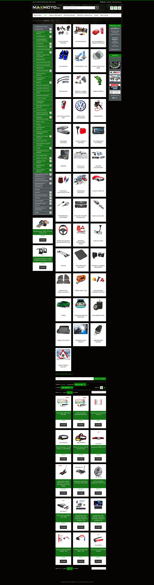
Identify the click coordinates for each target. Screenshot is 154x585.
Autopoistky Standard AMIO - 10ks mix (98, 413)
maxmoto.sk (46, 20)
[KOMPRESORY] (98, 106)
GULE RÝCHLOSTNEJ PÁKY (63, 117)
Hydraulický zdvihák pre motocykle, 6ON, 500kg (81, 482)
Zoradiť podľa (70, 384)
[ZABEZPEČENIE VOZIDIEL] (98, 330)
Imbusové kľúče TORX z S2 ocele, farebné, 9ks (42, 232)
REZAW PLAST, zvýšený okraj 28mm (63, 291)
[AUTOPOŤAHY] (63, 55)
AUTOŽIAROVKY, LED (81, 66)
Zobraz (64, 392)
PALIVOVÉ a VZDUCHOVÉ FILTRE (63, 191)
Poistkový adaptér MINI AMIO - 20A (80, 550)
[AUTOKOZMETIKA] (81, 31)
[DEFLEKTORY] (63, 80)
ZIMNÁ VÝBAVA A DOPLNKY (63, 366)
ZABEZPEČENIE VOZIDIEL (98, 341)
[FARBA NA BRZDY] (98, 80)
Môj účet (109, 2)
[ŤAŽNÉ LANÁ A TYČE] (81, 280)
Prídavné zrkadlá (98, 240)
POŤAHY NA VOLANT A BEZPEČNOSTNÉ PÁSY (63, 241)
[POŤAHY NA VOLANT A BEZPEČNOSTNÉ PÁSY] (63, 231)
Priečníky (63, 265)
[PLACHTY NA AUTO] (98, 179)
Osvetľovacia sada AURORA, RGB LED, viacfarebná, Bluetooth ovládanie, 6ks (98, 518)
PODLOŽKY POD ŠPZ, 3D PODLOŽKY (80, 216)
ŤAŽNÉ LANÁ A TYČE (81, 290)
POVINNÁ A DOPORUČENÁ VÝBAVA (80, 242)
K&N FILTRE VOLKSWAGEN (80, 117)
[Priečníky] (63, 254)
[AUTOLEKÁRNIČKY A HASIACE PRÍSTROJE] (98, 32)
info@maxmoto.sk (115, 49)
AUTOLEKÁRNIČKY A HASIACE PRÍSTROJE (98, 42)
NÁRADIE (63, 166)
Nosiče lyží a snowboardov (81, 166)
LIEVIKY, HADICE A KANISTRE (80, 141)
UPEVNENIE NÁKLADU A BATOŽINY (80, 316)
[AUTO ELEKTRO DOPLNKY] (63, 30)
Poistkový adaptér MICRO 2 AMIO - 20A (63, 550)
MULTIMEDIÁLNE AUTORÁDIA (98, 141)
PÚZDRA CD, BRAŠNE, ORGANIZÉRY (98, 266)
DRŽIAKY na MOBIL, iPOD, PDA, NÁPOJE (81, 92)
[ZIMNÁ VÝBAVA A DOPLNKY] (63, 355)
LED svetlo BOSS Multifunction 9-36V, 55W (98, 482)
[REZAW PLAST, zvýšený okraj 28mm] (63, 279)
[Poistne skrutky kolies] (98, 204)
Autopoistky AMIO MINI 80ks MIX (63, 413)
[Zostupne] (88, 384)
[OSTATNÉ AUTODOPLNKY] (98, 154)
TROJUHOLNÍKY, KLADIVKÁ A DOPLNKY (98, 291)
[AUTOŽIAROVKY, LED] (81, 56)
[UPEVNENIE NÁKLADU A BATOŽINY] (81, 304)
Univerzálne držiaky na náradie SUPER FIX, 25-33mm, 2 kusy (43, 259)
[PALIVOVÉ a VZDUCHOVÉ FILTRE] (63, 180)
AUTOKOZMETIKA (80, 41)
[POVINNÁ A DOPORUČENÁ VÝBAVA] (81, 230)
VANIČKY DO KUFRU (63, 340)
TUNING (63, 315)
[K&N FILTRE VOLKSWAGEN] (81, 107)
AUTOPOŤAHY (63, 66)
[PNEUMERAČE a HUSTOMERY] (63, 205)
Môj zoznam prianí (116, 2)
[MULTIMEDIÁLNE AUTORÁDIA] (98, 130)
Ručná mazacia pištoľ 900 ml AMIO (98, 550)
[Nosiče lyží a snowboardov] (81, 154)
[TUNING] (63, 304)
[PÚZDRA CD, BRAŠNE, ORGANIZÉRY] (98, 256)
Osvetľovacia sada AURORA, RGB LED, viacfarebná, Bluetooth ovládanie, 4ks (81, 518)
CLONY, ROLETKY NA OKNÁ (98, 67)
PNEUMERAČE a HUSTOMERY (63, 216)
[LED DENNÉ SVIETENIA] (63, 130)
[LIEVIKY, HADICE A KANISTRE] (81, 131)
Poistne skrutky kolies (98, 216)
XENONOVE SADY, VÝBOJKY (80, 341)
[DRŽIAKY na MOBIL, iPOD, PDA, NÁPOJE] (81, 81)
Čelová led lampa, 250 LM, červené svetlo (80, 447)
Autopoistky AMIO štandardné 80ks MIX (81, 413)
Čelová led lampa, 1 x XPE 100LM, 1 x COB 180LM (63, 447)
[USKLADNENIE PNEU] (98, 306)
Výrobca (59, 387)
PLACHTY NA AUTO (98, 191)
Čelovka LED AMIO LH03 (98, 447)
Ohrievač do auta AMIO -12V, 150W (63, 516)
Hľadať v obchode (100, 378)
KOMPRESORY (98, 116)
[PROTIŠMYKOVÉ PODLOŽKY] (80, 256)
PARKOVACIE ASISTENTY (81, 191)
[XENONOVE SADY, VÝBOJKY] (81, 329)
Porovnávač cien (115, 95)
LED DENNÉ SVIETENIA (63, 141)
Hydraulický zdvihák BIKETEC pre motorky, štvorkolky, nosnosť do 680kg (63, 484)
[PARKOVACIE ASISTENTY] (81, 179)
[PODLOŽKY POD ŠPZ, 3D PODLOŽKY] (81, 205)
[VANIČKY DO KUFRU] (63, 329)
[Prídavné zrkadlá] (98, 231)
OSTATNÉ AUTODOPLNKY (98, 166)
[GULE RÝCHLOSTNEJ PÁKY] (63, 105)
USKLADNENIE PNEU (98, 315)
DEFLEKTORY (63, 91)
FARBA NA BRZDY (98, 91)
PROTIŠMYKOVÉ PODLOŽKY (81, 266)
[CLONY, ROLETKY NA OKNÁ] (98, 57)
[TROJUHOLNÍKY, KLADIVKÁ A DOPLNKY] (98, 279)
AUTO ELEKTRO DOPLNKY (63, 42)
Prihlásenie (103, 2)
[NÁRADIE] (63, 154)
